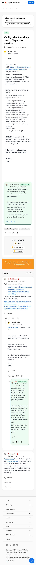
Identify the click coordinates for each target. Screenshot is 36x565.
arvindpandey (12, 51)
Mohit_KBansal (14, 184)
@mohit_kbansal (13, 327)
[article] (18, 299)
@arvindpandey (9, 459)
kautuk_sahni (12, 454)
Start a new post (20, 264)
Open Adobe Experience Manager (19, 24)
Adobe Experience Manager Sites (10, 8)
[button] (10, 47)
